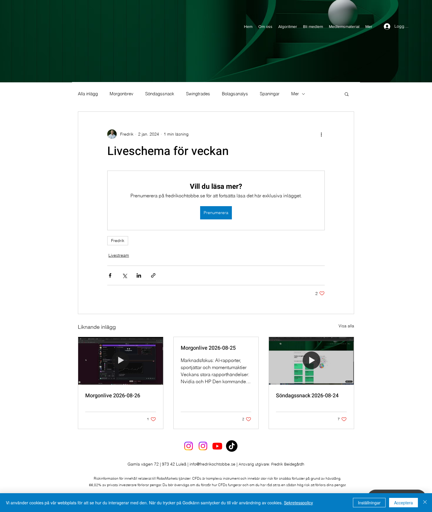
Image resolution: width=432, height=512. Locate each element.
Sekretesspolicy (298, 503)
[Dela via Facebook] (110, 275)
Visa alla (346, 325)
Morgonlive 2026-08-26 (112, 396)
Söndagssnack (159, 93)
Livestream (118, 255)
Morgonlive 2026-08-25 (208, 348)
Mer (295, 93)
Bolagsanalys (235, 93)
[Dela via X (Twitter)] (124, 275)
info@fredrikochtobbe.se (212, 464)
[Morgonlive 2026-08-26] (120, 361)
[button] (346, 93)
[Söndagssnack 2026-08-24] (311, 361)
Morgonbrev (121, 93)
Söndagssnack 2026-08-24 (307, 396)
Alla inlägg (88, 93)
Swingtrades (198, 93)
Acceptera (403, 503)
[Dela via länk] (153, 275)
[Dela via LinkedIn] (139, 275)
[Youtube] (217, 446)
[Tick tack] (231, 446)
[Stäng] (424, 502)
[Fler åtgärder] (321, 134)
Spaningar (269, 93)
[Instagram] (188, 446)
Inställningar (369, 503)
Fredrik (117, 240)
